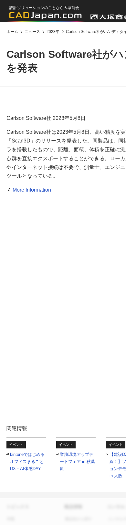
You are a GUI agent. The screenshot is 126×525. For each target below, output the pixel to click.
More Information (32, 190)
